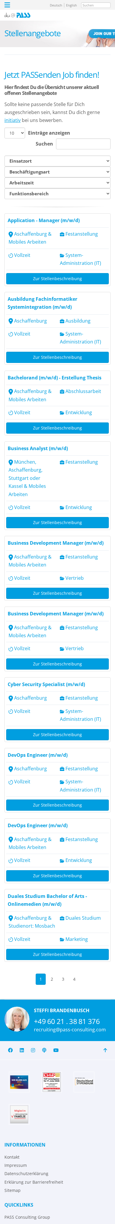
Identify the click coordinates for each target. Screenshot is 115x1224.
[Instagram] (33, 1050)
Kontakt (11, 1157)
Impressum (15, 1165)
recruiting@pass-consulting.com (70, 1029)
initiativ (12, 120)
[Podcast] (44, 1050)
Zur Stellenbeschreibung (57, 278)
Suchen (44, 144)
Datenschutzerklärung (26, 1173)
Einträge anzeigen (49, 133)
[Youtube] (56, 1050)
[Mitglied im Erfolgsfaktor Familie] (19, 1114)
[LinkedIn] (21, 1050)
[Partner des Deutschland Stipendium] (84, 1082)
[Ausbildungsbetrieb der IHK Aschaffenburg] (19, 1082)
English (71, 5)
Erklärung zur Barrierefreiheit (33, 1182)
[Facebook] (10, 1050)
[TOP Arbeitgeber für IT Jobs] (51, 1082)
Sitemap (12, 1190)
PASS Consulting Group (27, 1217)
